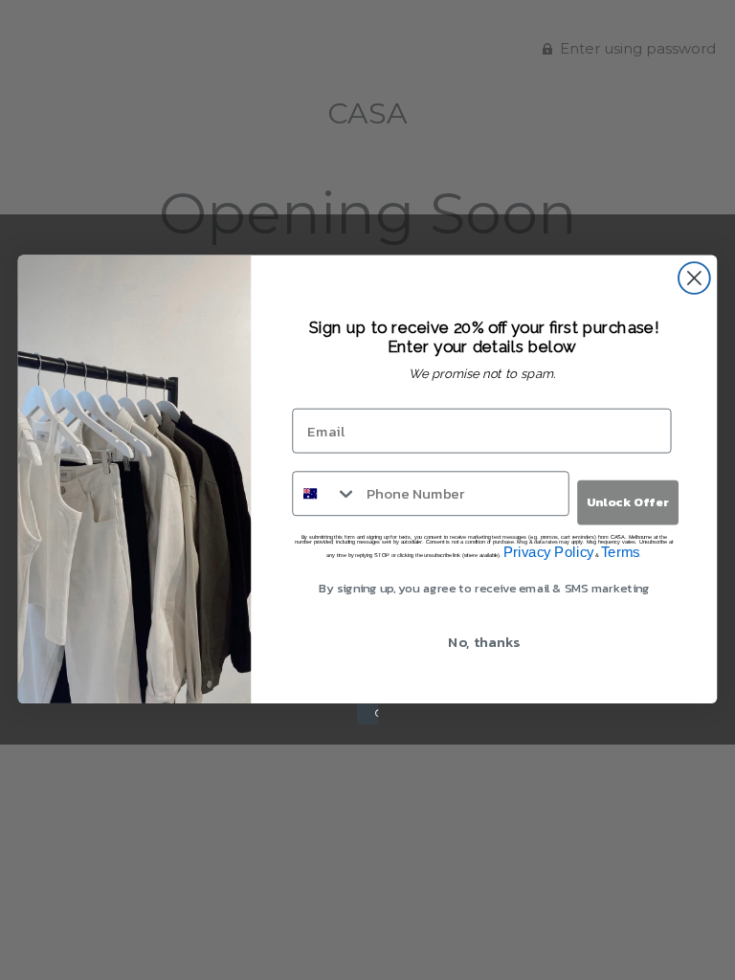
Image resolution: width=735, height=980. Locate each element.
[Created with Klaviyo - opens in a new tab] (367, 713)
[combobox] (325, 493)
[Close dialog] (694, 278)
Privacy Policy (548, 552)
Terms (620, 552)
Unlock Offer (628, 502)
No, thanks (484, 641)
